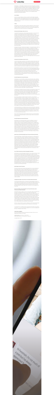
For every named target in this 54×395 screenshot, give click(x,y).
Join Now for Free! (37, 1)
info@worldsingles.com (17, 215)
